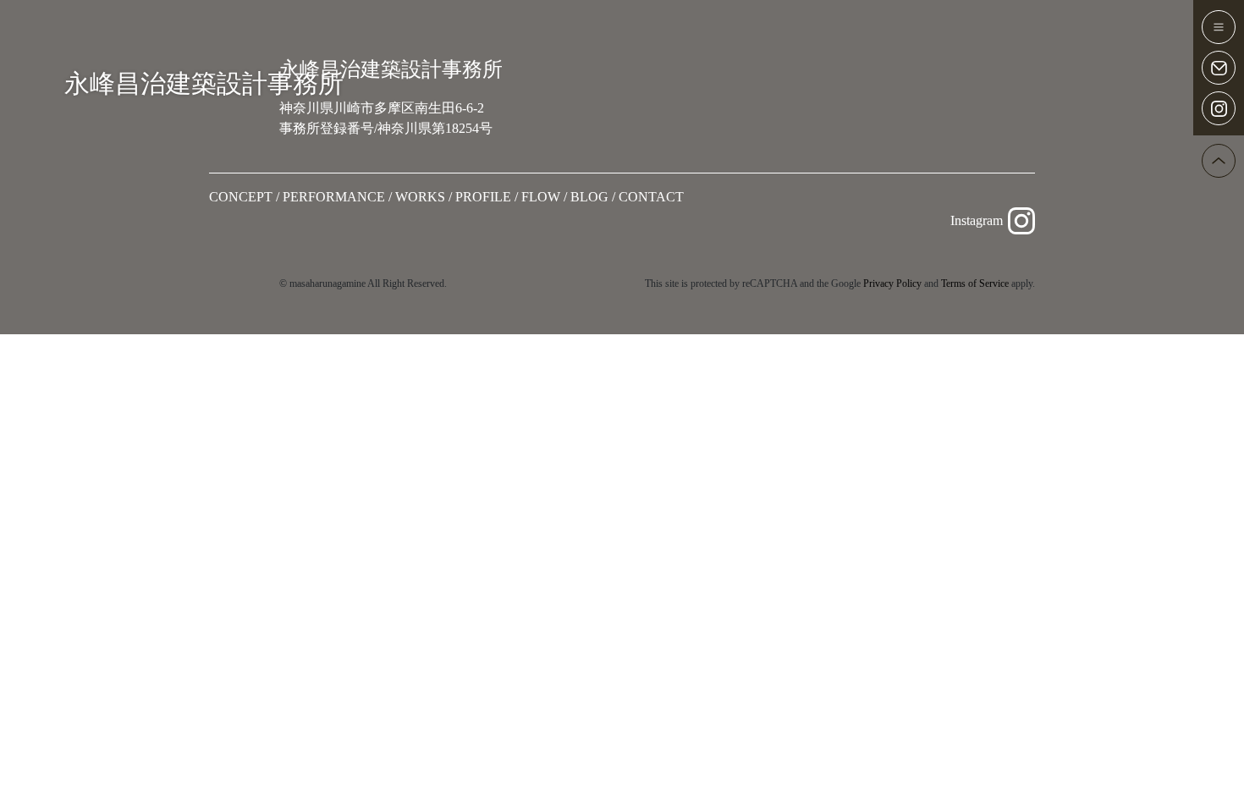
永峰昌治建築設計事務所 (204, 83)
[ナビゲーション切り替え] (1219, 27)
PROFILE (483, 197)
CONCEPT (240, 197)
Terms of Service (975, 283)
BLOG (589, 197)
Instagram (976, 220)
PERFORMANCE (334, 197)
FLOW (540, 197)
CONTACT (651, 197)
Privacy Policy (892, 283)
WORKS (420, 197)
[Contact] (1219, 68)
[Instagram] (1219, 108)
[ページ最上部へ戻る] (1219, 161)
